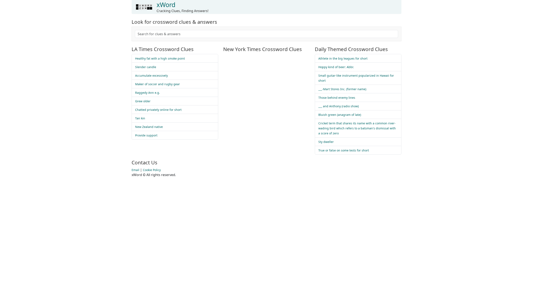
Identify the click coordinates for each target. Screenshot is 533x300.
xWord (166, 4)
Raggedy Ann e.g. (147, 93)
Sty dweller (326, 142)
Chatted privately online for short (158, 110)
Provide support (146, 135)
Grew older (143, 101)
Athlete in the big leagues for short (342, 58)
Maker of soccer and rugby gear (157, 84)
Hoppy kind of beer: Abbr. (336, 67)
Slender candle (145, 67)
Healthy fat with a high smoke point (160, 58)
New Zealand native (149, 127)
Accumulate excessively (151, 76)
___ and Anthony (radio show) (338, 106)
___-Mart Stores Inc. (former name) (342, 89)
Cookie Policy (152, 170)
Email (135, 170)
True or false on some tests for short (343, 150)
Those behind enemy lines (336, 98)
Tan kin (140, 118)
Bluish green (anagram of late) (339, 115)
